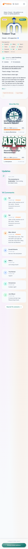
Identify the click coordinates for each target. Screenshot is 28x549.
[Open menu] (24, 4)
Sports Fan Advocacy (8, 92)
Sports (4, 19)
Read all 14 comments (14, 307)
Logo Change (19, 92)
